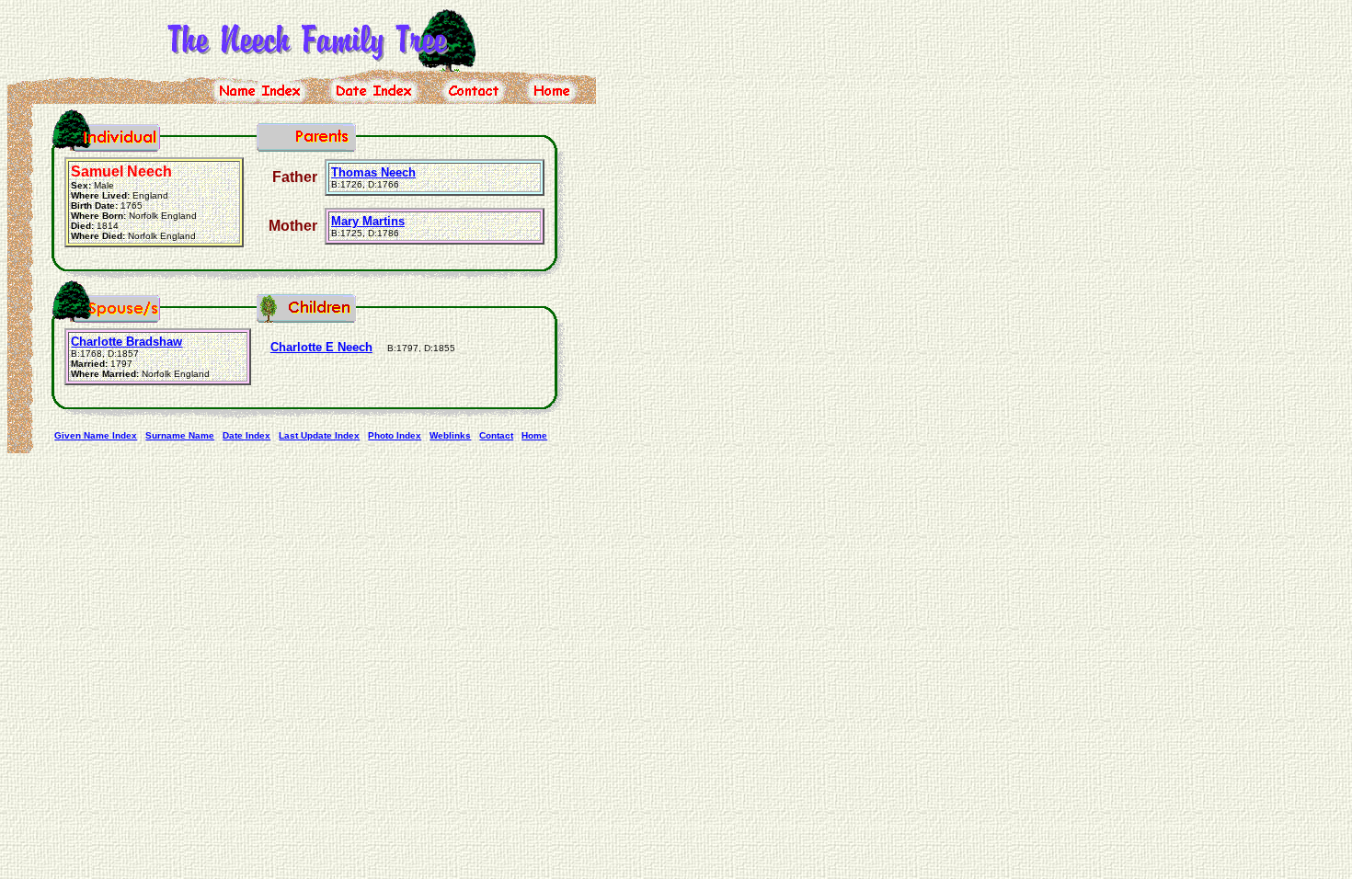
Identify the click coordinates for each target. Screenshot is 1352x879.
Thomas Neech (373, 172)
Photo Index (394, 435)
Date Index (246, 435)
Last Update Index (319, 435)
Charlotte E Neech (321, 347)
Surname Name (179, 435)
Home (534, 435)
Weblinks (450, 435)
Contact (496, 435)
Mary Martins (368, 221)
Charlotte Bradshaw (126, 341)
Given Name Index (95, 435)
